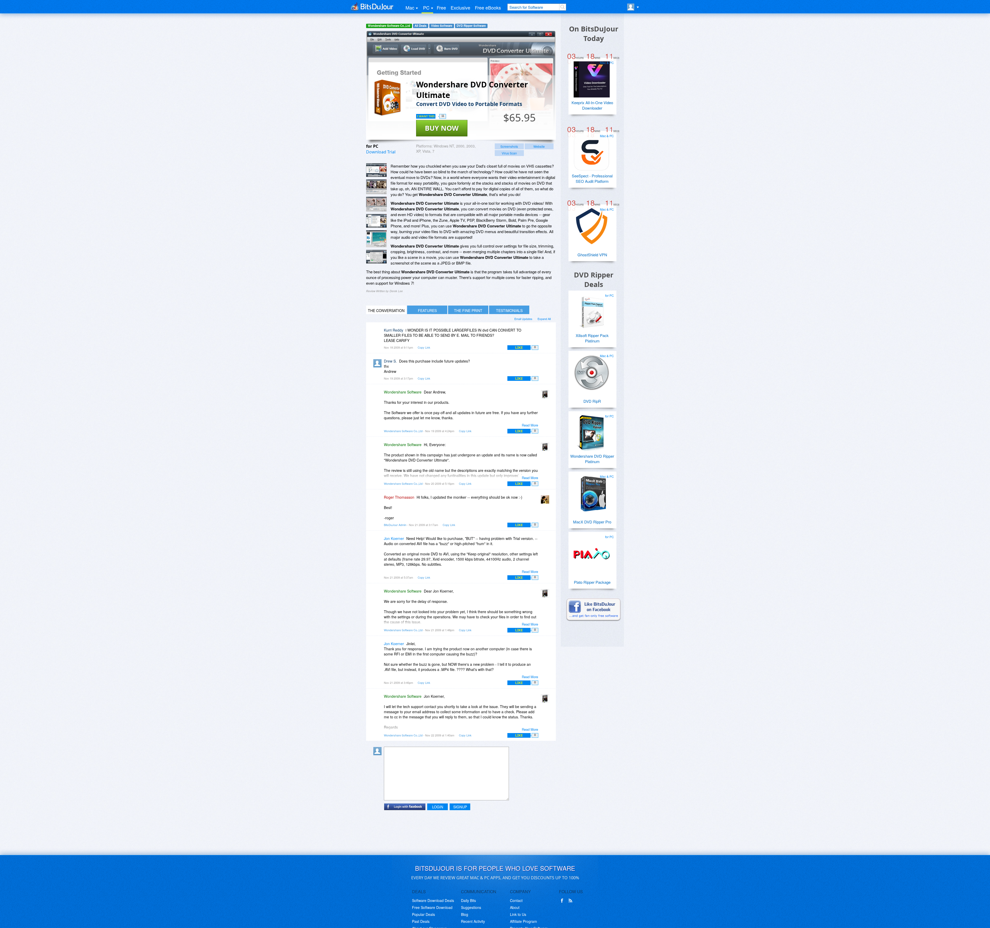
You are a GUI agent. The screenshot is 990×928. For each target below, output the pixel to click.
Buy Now (442, 128)
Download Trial (380, 152)
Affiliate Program (523, 921)
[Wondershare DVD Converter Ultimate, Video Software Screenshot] (376, 221)
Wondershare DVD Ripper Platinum (592, 458)
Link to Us (518, 914)
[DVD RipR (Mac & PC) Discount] (591, 370)
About (514, 907)
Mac (410, 7)
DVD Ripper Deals (593, 279)
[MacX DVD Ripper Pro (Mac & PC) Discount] (591, 491)
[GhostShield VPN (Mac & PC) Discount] (591, 224)
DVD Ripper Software (471, 26)
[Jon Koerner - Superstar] (378, 542)
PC (426, 7)
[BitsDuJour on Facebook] (563, 900)
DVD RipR (592, 401)
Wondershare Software (403, 392)
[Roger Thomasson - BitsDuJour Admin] (546, 501)
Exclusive (460, 7)
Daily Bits (468, 900)
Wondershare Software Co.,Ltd (389, 26)
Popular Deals (423, 914)
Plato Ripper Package (592, 582)
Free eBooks (488, 7)
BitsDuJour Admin (395, 525)
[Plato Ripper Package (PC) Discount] (591, 551)
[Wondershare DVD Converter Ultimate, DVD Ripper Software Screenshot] (376, 204)
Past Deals (421, 921)
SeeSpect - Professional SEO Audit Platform (592, 178)
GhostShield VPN (592, 254)
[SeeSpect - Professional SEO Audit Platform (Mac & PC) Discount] (591, 150)
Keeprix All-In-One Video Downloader (592, 105)
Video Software (441, 26)
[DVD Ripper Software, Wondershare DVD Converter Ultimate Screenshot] (376, 238)
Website (539, 146)
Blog (464, 914)
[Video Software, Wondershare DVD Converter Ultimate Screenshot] (376, 257)
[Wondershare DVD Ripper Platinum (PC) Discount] (591, 431)
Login (437, 806)
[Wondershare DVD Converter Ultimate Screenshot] (376, 170)
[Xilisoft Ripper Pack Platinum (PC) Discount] (591, 310)
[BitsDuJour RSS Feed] (571, 900)
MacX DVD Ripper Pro (592, 521)
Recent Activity (473, 921)
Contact (516, 900)
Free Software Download (432, 907)
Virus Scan (509, 153)
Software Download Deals (433, 900)
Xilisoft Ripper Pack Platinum (592, 338)
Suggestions (471, 907)
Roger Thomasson (399, 497)
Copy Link (424, 347)
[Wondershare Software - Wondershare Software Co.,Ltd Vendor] (546, 395)
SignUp (460, 806)
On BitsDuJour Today (593, 33)
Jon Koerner (394, 538)
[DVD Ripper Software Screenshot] (376, 186)
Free (441, 7)
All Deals (420, 26)
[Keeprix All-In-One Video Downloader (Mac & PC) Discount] (591, 77)
